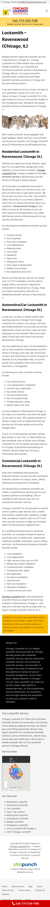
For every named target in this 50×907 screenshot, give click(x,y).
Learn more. (22, 702)
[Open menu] (46, 10)
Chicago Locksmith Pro (20, 846)
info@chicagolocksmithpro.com (32, 2)
